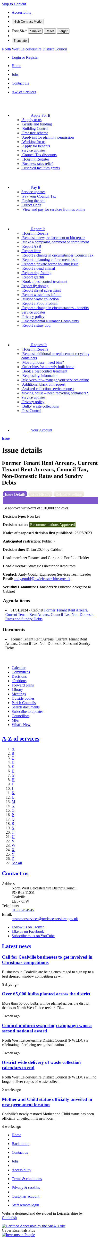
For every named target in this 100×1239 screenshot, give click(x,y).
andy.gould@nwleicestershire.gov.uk (42, 579)
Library (17, 689)
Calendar (18, 668)
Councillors (20, 716)
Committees (21, 672)
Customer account (25, 1196)
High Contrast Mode (28, 21)
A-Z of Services (24, 92)
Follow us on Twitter (28, 927)
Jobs (15, 74)
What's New (21, 725)
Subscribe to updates (27, 711)
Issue (6, 438)
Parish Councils (24, 703)
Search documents (26, 707)
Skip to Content (14, 4)
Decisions (19, 676)
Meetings (19, 694)
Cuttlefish (9, 1218)
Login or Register (25, 57)
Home (16, 66)
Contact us (15, 873)
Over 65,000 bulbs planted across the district (46, 993)
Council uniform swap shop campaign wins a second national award (47, 1028)
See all (17, 863)
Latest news (16, 946)
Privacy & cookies (26, 1187)
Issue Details (15, 494)
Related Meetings (69, 494)
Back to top (20, 1144)
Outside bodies (23, 698)
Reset (50, 31)
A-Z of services (20, 738)
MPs (15, 720)
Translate (20, 40)
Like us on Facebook (28, 931)
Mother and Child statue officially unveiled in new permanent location (47, 1102)
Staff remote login (25, 1205)
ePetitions (19, 681)
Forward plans (23, 685)
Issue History (40, 494)
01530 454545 (23, 910)
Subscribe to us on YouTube (33, 936)
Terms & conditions (27, 1179)
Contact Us (20, 83)
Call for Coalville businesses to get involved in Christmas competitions (47, 959)
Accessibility (21, 12)
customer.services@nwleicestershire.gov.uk (45, 919)
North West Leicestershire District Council (34, 49)
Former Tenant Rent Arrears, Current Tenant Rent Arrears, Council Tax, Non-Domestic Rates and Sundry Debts (49, 614)
